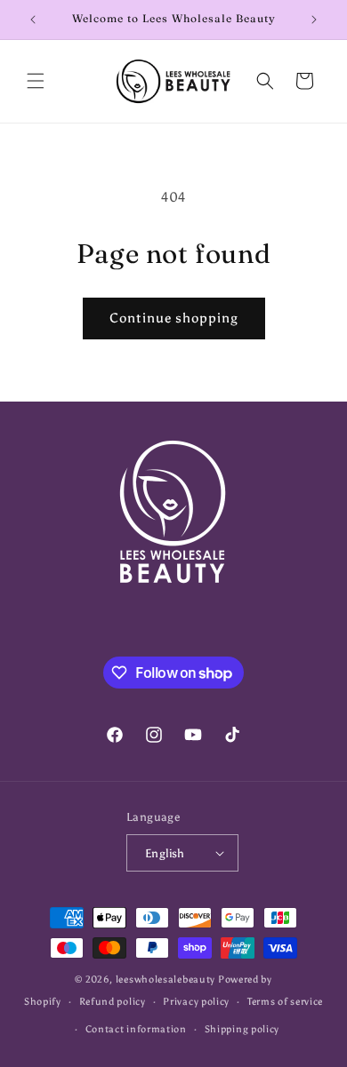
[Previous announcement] (32, 19)
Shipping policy (242, 1029)
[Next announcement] (314, 19)
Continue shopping (173, 318)
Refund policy (112, 1001)
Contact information (136, 1029)
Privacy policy (196, 1001)
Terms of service (285, 1001)
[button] (35, 80)
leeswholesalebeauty (165, 979)
